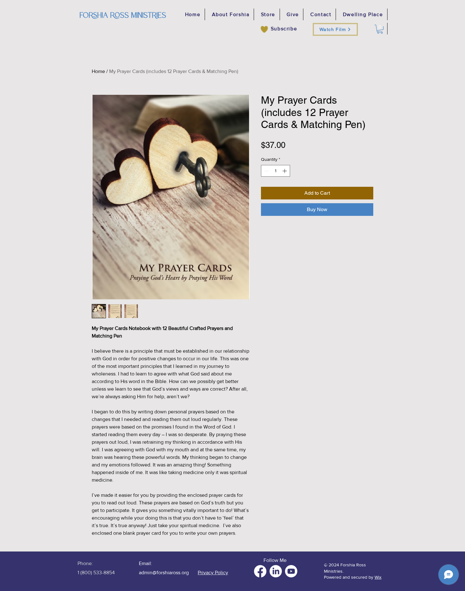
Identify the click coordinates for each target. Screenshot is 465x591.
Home (98, 71)
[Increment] (285, 170)
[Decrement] (266, 170)
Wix (378, 577)
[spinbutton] (275, 170)
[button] (380, 29)
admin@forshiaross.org (164, 572)
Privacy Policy (213, 572)
